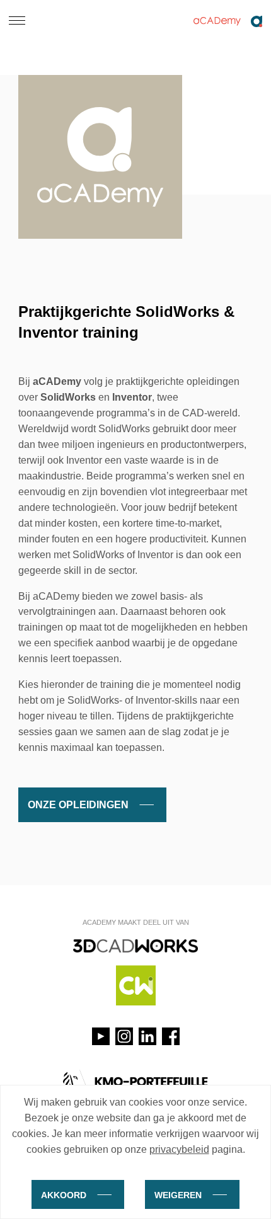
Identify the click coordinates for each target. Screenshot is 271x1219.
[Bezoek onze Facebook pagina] (171, 1036)
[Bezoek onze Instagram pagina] (124, 1036)
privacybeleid (179, 1149)
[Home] (227, 21)
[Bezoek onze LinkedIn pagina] (147, 1036)
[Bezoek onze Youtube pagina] (101, 1036)
